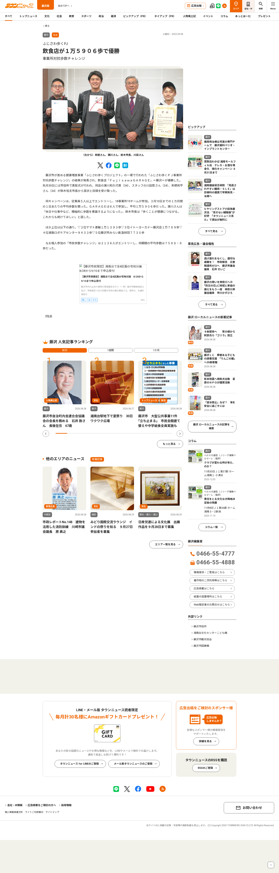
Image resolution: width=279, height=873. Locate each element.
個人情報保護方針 (14, 812)
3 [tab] (85, 433)
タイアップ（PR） (165, 16)
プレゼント (264, 16)
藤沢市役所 (200, 626)
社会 (59, 16)
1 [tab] (61, 433)
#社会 (48, 316)
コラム (224, 16)
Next (180, 433)
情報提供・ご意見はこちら (209, 572)
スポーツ (86, 16)
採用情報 (66, 805)
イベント (208, 16)
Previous (46, 433)
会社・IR (248, 9)
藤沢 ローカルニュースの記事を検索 (211, 426)
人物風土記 (189, 16)
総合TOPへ (63, 6)
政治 (101, 16)
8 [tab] (143, 433)
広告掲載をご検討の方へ (42, 805)
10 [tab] (166, 433)
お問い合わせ (252, 808)
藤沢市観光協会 (203, 639)
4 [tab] (96, 433)
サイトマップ (52, 812)
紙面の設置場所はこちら (208, 596)
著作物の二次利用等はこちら (210, 580)
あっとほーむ (243, 16)
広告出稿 (196, 5)
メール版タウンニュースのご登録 (133, 763)
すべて (8, 16)
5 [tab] (108, 433)
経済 (113, 16)
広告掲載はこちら (204, 588)
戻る (47, 26)
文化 (47, 16)
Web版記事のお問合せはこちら (212, 604)
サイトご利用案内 (34, 812)
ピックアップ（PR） (135, 16)
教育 (71, 16)
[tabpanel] (113, 111)
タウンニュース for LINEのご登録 (79, 763)
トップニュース (28, 16)
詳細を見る (205, 741)
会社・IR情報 (14, 805)
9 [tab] (154, 433)
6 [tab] (120, 433)
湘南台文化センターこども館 (210, 632)
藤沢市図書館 (201, 645)
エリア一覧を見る (165, 544)
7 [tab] (131, 433)
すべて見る (211, 231)
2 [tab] (73, 433)
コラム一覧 (211, 527)
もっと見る (169, 443)
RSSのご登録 (205, 767)
